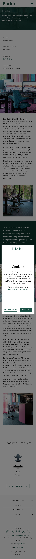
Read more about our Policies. (18, 289)
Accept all (26, 310)
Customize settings (10, 310)
